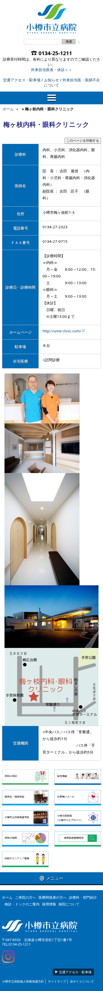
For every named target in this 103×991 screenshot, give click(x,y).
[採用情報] (77, 777)
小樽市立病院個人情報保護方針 (23, 981)
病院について (69, 904)
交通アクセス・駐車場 (21, 79)
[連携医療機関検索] (77, 839)
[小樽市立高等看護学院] (25, 818)
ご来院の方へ (25, 897)
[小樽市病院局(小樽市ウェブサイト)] (77, 818)
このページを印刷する (82, 140)
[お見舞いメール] (77, 797)
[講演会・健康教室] (25, 797)
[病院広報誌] (25, 777)
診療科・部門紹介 (83, 897)
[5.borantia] (25, 859)
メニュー (51, 878)
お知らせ (51, 79)
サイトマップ (57, 981)
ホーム (8, 108)
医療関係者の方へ (52, 897)
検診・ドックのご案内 (22, 904)
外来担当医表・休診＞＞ (51, 69)
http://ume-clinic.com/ (61, 330)
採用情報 (49, 904)
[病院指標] (25, 839)
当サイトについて (82, 981)
